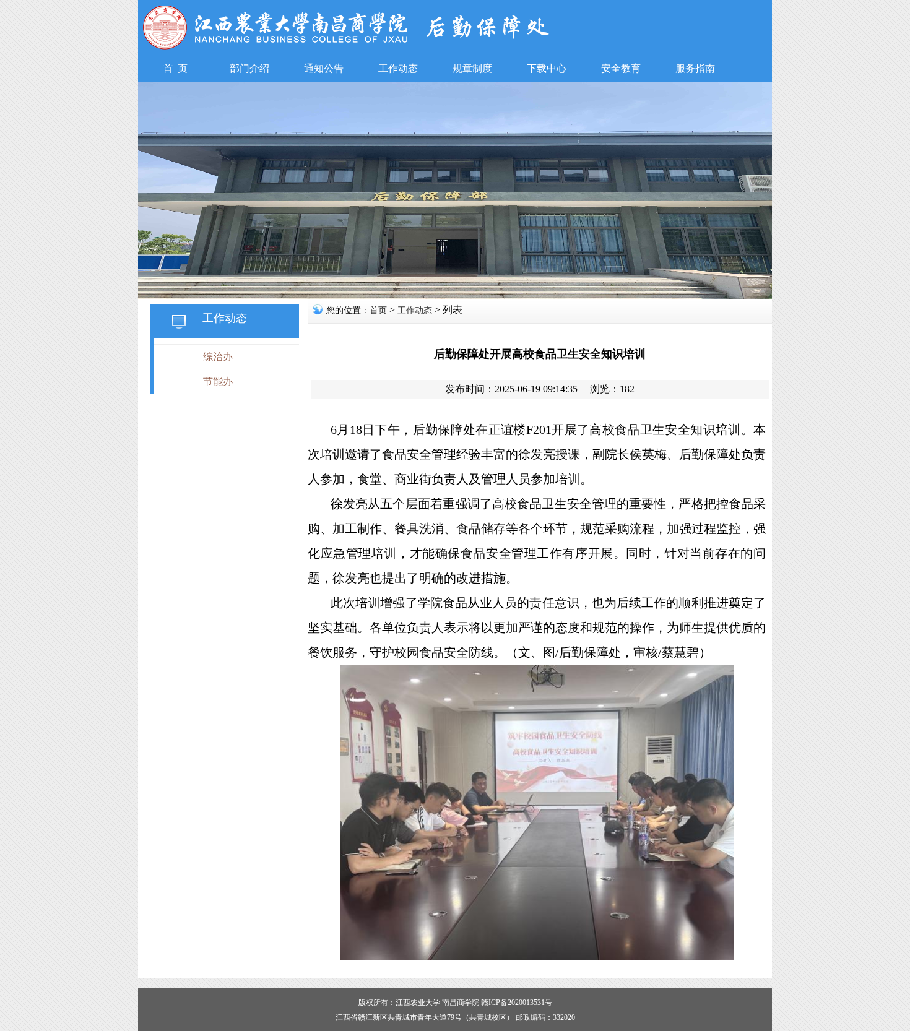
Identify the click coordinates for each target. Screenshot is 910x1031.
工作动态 (414, 310)
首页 (378, 310)
